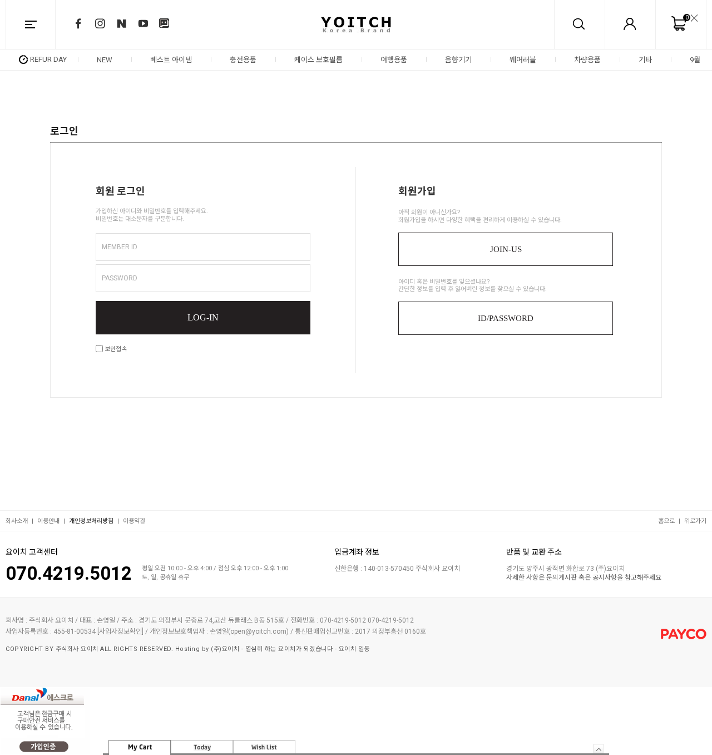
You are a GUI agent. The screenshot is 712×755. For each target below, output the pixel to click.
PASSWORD (119, 278)
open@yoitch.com (258, 631)
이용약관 (134, 521)
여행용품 (393, 60)
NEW (104, 60)
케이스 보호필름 (318, 60)
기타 (645, 60)
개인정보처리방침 (91, 521)
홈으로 (666, 521)
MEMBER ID (119, 247)
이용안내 (48, 521)
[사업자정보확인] (120, 631)
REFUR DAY (48, 59)
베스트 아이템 (171, 60)
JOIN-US (506, 249)
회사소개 (17, 521)
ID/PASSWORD (505, 318)
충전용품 (243, 60)
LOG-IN (203, 317)
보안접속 (115, 349)
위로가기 (695, 521)
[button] (702, 60)
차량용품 (587, 60)
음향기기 (458, 60)
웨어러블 (523, 60)
